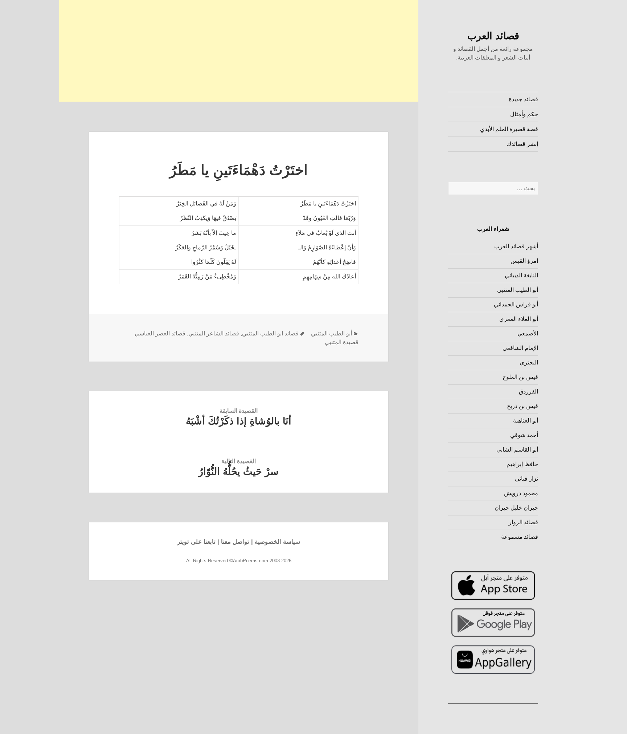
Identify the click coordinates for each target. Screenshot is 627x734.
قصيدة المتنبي (341, 342)
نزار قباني (526, 479)
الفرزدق (528, 391)
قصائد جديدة (523, 99)
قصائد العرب (493, 35)
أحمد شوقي (524, 435)
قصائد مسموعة (519, 537)
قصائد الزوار (523, 522)
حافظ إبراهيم (522, 464)
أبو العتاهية (525, 420)
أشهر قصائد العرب (516, 246)
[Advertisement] (238, 51)
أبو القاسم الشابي (517, 449)
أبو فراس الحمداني (516, 304)
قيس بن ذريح (522, 406)
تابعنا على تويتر (196, 541)
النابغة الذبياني (521, 275)
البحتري (529, 362)
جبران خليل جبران (516, 508)
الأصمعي (527, 333)
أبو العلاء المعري (518, 319)
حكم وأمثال (524, 114)
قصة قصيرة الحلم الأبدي (509, 129)
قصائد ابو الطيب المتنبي (270, 333)
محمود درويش (521, 493)
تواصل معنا (235, 541)
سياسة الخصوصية (277, 541)
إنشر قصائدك (522, 144)
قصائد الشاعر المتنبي (213, 333)
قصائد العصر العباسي (160, 333)
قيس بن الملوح (520, 377)
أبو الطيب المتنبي (517, 290)
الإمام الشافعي (520, 348)
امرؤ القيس (524, 261)
